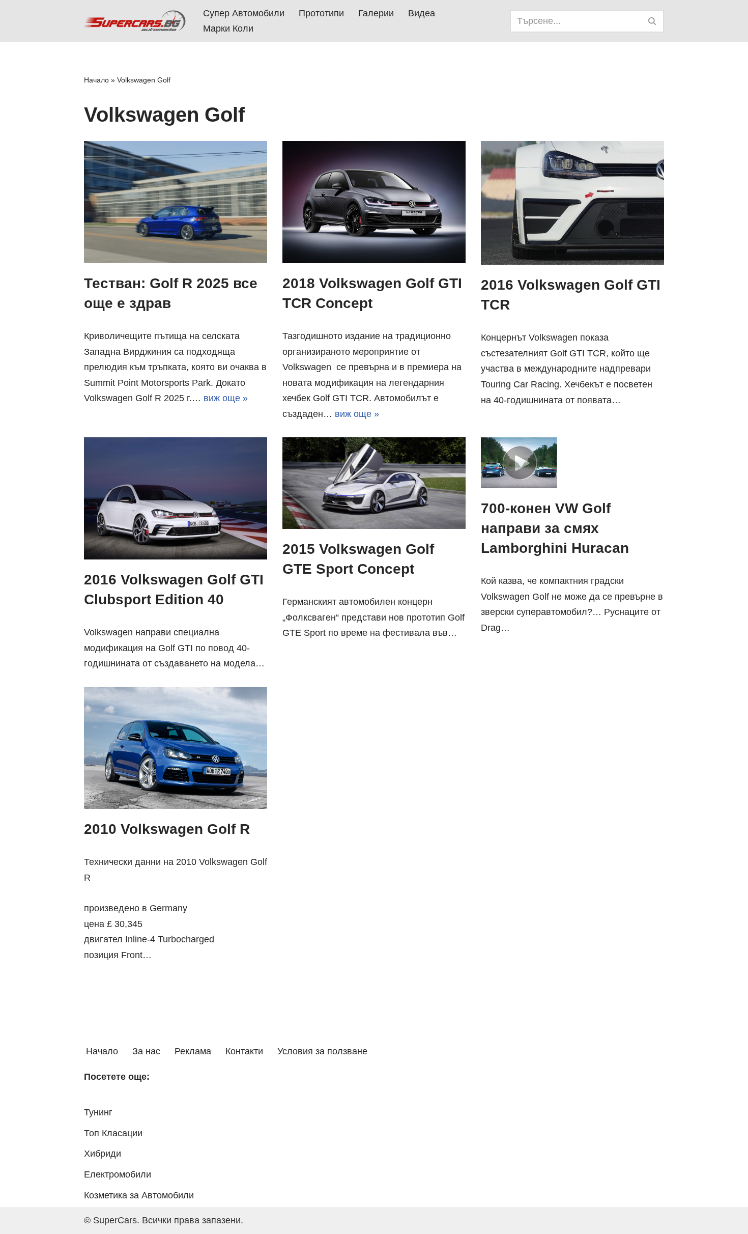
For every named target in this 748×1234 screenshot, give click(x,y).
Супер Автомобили (243, 13)
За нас (146, 1051)
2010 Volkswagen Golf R (167, 829)
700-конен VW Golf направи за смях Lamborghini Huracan (555, 528)
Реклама (193, 1051)
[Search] (652, 21)
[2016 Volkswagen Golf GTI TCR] (572, 203)
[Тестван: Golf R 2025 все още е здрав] (175, 202)
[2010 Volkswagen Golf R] (175, 748)
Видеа (421, 13)
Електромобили (117, 1174)
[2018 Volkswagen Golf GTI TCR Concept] (374, 202)
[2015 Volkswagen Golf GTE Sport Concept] (374, 483)
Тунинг (98, 1112)
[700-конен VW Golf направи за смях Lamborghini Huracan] (572, 462)
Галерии (376, 13)
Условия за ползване (322, 1051)
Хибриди (102, 1153)
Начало (96, 80)
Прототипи (321, 13)
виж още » (226, 398)
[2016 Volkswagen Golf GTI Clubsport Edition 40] (175, 498)
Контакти (244, 1051)
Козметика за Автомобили (139, 1195)
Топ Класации (113, 1133)
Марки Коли (228, 28)
